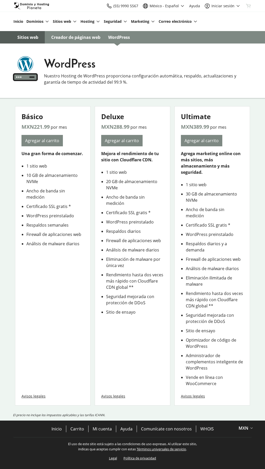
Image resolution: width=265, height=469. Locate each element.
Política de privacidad (139, 458)
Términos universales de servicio (161, 449)
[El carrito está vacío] (248, 6)
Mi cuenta (102, 429)
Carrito (77, 429)
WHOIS (207, 429)
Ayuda (126, 429)
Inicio (56, 429)
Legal (113, 458)
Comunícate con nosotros (166, 429)
